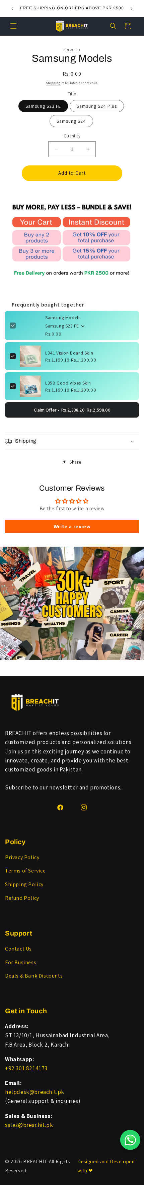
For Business (20, 962)
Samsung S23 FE (43, 106)
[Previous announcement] (12, 8)
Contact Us (18, 948)
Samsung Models (62, 318)
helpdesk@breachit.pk (34, 1092)
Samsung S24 (71, 121)
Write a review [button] (72, 526)
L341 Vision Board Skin (69, 353)
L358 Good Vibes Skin (68, 383)
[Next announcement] (131, 8)
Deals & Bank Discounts (34, 975)
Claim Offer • (72, 410)
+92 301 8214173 (26, 1068)
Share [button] (75, 462)
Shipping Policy (24, 884)
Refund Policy (22, 898)
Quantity (72, 136)
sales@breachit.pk (29, 1125)
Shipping (53, 83)
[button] (13, 26)
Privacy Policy (22, 857)
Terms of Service (25, 870)
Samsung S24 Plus (97, 106)
